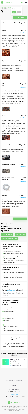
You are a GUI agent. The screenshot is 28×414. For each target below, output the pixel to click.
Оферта (14, 385)
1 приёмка (23, 25)
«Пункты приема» (11, 290)
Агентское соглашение (14, 383)
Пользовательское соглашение (14, 380)
